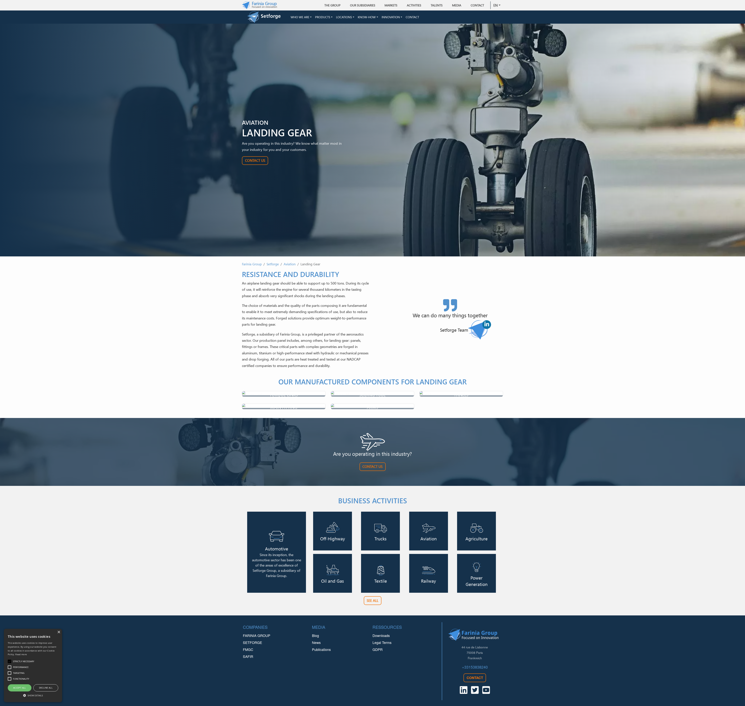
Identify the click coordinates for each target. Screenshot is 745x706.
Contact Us (255, 160)
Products (322, 17)
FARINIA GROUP (256, 635)
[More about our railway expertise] (428, 573)
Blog (315, 635)
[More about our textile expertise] (380, 573)
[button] (33, 695)
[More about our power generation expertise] (476, 573)
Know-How (367, 17)
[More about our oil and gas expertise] (332, 573)
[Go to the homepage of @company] (268, 17)
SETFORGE (252, 642)
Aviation (290, 264)
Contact (477, 5)
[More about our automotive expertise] (276, 552)
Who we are (300, 17)
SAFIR (248, 656)
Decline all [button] (46, 687)
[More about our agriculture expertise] (476, 531)
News (316, 642)
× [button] (58, 632)
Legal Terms (382, 642)
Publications (321, 649)
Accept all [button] (19, 687)
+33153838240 (475, 667)
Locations (344, 17)
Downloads (381, 635)
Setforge (273, 264)
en (495, 5)
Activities (414, 5)
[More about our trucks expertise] (380, 531)
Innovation (391, 17)
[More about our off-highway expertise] (332, 531)
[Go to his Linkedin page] (486, 324)
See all (372, 600)
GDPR (377, 649)
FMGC (248, 649)
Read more (21, 654)
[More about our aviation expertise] (428, 531)
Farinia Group (252, 264)
